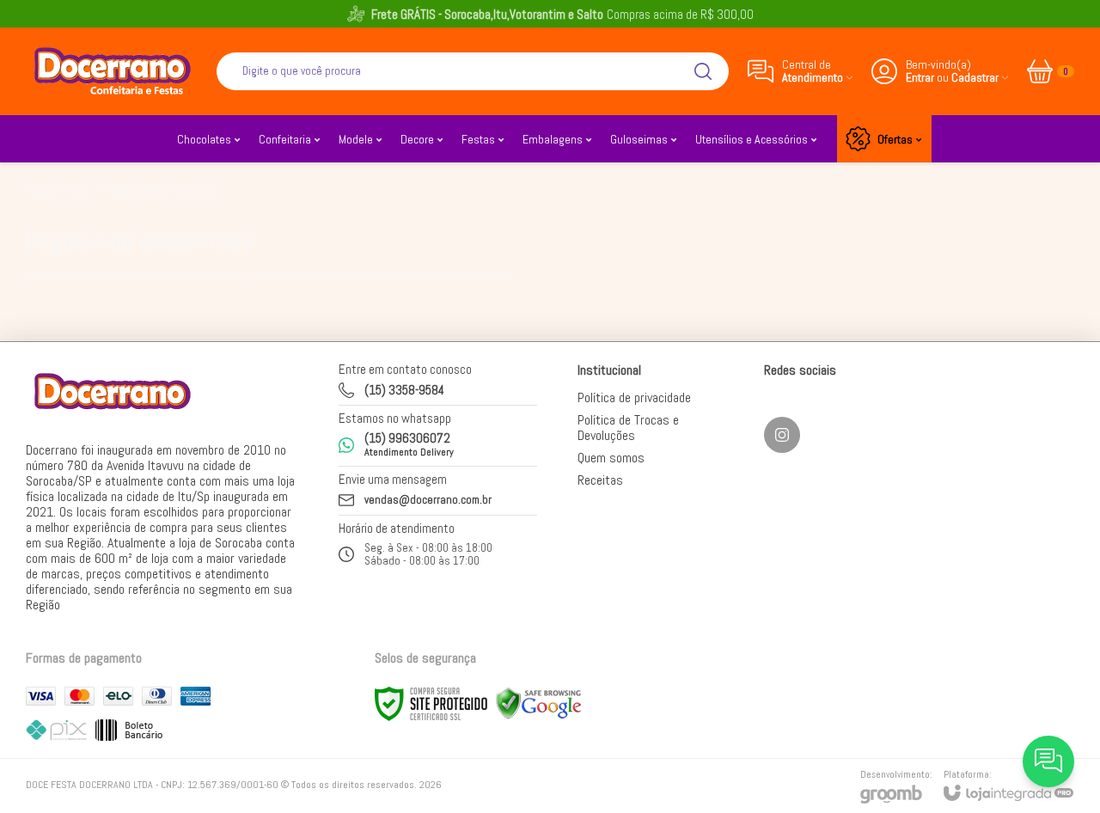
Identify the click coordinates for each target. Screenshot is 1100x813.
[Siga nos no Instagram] (782, 435)
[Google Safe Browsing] (539, 703)
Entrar (920, 77)
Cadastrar (975, 77)
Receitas (600, 480)
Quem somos (611, 458)
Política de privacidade (634, 397)
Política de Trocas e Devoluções (628, 427)
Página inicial (57, 191)
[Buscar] (703, 71)
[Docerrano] (112, 71)
